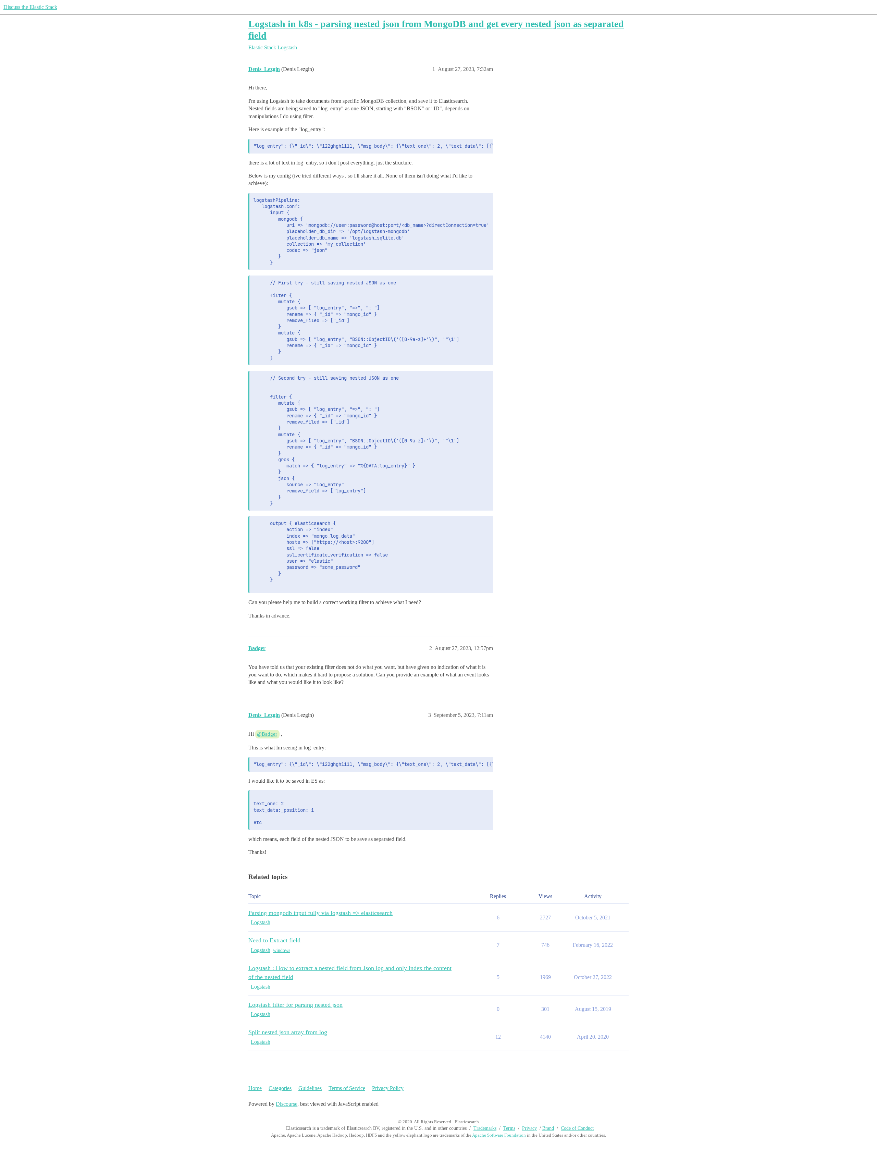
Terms (509, 1128)
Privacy (529, 1128)
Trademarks (484, 1128)
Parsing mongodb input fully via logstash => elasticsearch (320, 912)
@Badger (267, 734)
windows (281, 950)
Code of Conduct (577, 1128)
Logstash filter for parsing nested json (295, 1004)
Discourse (286, 1104)
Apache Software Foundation (499, 1135)
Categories (280, 1088)
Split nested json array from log (287, 1032)
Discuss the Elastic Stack (30, 7)
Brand (548, 1128)
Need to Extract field (274, 940)
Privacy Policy (388, 1088)
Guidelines (310, 1088)
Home (255, 1088)
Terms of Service (347, 1088)
